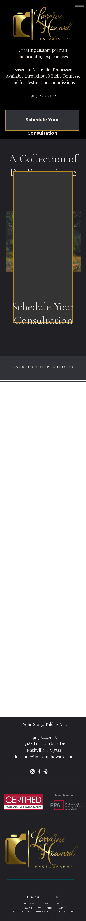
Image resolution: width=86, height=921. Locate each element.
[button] (79, 6)
